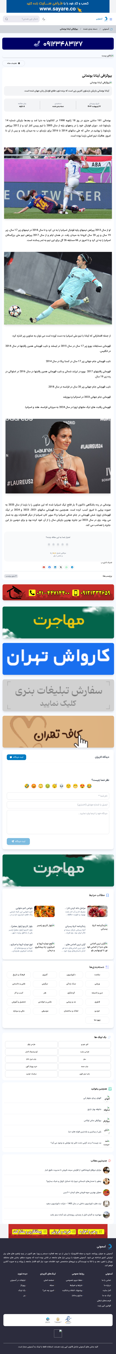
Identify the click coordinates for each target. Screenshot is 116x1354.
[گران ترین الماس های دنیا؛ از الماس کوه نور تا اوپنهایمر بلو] (84, 947)
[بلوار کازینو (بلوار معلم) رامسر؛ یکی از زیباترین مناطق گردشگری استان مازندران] (31, 929)
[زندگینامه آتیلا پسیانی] (84, 929)
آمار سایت (107, 1290)
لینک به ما (106, 1295)
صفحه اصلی (49, 1280)
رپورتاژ (23, 1285)
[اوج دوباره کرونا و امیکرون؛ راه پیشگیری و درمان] (31, 947)
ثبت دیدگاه (18, 757)
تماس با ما (106, 1280)
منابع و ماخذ (77, 1295)
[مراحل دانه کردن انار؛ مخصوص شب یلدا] (84, 911)
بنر (24, 1295)
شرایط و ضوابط (76, 1285)
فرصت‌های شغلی (104, 1300)
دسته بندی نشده (90, 29)
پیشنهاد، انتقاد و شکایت (72, 1290)
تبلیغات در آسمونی (17, 1280)
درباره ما (107, 1285)
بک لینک (21, 1290)
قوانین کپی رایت (104, 1305)
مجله (52, 1285)
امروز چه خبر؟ (48, 1290)
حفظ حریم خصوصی (74, 1280)
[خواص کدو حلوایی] (31, 911)
